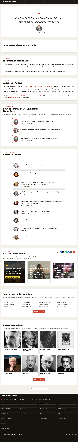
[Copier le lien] (74, 252)
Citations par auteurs (13, 325)
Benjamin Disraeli (24, 213)
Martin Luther (24, 177)
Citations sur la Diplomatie (8, 304)
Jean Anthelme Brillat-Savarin (28, 239)
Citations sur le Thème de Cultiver (64, 304)
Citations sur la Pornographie (45, 302)
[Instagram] (75, 434)
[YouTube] (72, 434)
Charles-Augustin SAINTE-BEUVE (28, 167)
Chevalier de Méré (25, 186)
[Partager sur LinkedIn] (68, 252)
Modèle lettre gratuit (9, 2)
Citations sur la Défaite (25, 304)
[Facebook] (66, 434)
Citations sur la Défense (8, 306)
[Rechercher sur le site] (74, 1)
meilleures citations (13, 97)
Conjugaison (66, 1)
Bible (5, 49)
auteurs (41, 95)
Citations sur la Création (8, 302)
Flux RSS (21, 439)
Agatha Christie (24, 230)
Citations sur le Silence (61, 306)
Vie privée (16, 439)
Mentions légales (4, 439)
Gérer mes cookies (27, 439)
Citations (31, 1)
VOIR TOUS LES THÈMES (39, 311)
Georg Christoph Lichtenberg (39, 33)
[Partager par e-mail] (71, 252)
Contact (10, 439)
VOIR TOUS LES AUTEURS (39, 379)
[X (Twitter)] (69, 434)
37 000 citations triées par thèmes (28, 95)
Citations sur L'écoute (43, 306)
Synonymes (45, 1)
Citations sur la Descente (26, 306)
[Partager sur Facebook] (61, 252)
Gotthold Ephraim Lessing (27, 205)
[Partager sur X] (63, 252)
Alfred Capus (23, 222)
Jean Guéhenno (24, 196)
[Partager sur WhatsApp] (66, 252)
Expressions (38, 1)
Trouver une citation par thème (17, 294)
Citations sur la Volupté (61, 302)
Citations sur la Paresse (26, 302)
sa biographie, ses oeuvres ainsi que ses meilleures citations (39, 86)
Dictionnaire (52, 1)
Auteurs (59, 1)
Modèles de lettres (23, 1)
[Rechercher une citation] (31, 389)
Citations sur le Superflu (44, 304)
